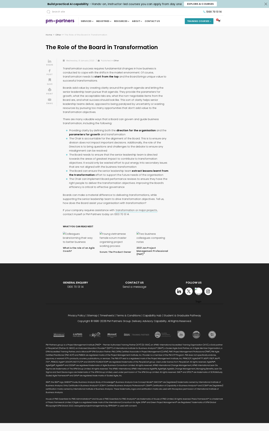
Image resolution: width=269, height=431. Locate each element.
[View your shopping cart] (220, 21)
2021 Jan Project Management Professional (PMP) (152, 251)
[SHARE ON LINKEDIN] (50, 63)
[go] (48, 11)
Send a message (134, 287)
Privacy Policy (76, 315)
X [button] (265, 4)
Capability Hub (152, 315)
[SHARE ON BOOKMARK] (50, 82)
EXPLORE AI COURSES (200, 4)
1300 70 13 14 (214, 11)
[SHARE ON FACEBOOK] (50, 72)
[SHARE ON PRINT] (50, 92)
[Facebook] (198, 291)
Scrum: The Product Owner (115, 252)
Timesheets (107, 315)
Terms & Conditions (128, 315)
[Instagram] (208, 291)
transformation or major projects (136, 210)
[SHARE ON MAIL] (50, 101)
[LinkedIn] (179, 291)
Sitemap (92, 315)
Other (116, 60)
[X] (189, 291)
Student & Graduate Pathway (182, 315)
